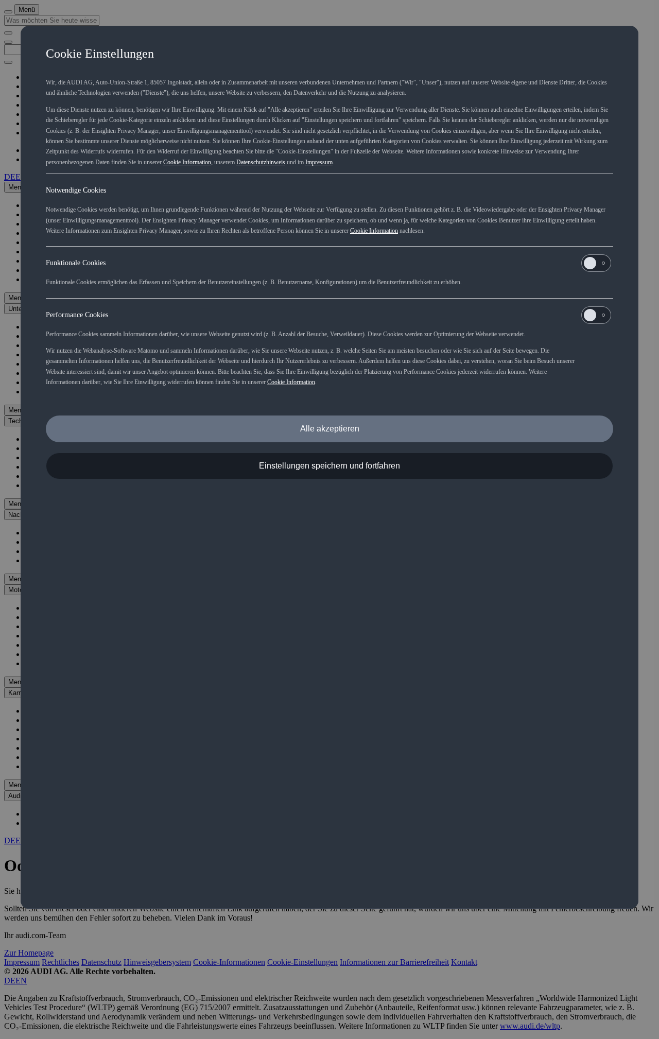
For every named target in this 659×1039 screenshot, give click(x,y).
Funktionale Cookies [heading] (76, 263)
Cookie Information (187, 162)
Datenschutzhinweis (260, 162)
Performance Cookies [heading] (77, 315)
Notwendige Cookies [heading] (76, 190)
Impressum (319, 162)
